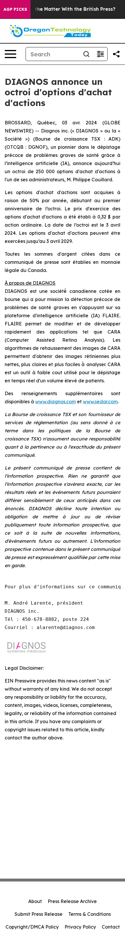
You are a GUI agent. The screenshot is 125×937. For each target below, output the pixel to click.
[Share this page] (116, 54)
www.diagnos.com (55, 401)
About (35, 901)
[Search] (86, 54)
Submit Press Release (39, 914)
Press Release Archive (72, 901)
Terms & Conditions (89, 914)
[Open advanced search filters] (100, 54)
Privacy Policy (80, 927)
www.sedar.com (100, 401)
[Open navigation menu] (10, 54)
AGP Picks (15, 9)
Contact (111, 927)
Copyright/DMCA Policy (32, 927)
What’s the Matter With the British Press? (66, 9)
